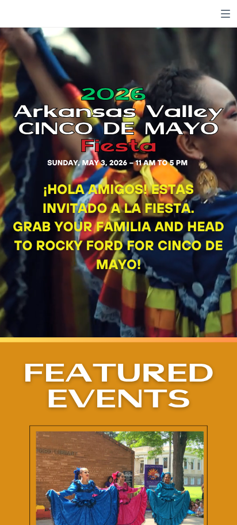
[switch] (225, 14)
